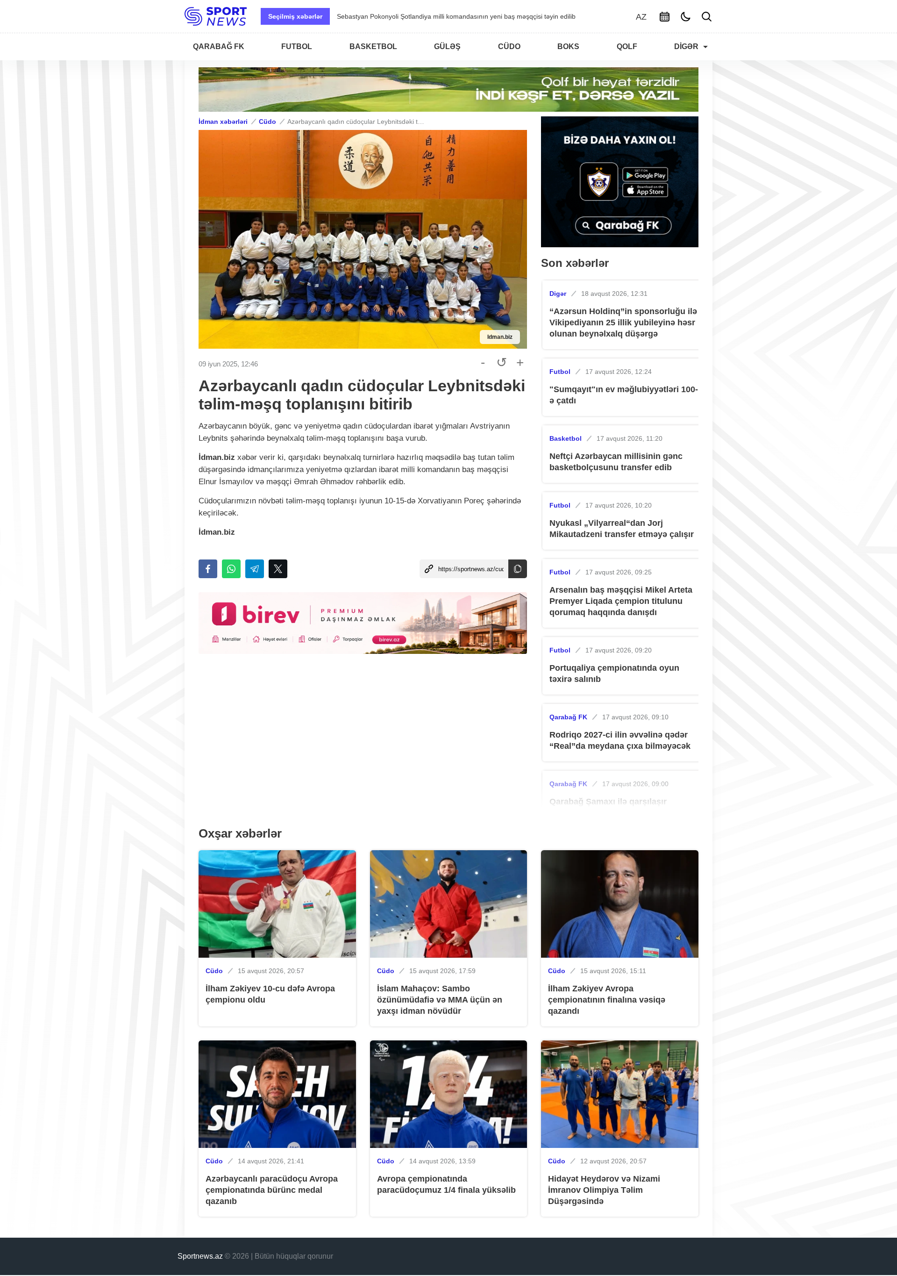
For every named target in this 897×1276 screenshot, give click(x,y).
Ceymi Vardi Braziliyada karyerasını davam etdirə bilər (417, 16)
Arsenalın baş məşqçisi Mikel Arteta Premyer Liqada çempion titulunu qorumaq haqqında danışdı (620, 601)
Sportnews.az (200, 1256)
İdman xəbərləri (223, 121)
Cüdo (267, 121)
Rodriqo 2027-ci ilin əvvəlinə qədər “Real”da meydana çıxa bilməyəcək (620, 740)
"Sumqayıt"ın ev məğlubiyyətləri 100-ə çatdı (623, 395)
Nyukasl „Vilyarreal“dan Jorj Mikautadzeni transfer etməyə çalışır (621, 528)
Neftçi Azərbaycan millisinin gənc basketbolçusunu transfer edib (616, 462)
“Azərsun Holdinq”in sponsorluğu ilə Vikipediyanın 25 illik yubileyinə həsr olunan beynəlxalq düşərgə (623, 322)
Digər (557, 293)
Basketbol (565, 438)
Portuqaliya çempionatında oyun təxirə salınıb (614, 673)
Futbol (559, 371)
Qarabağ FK (568, 717)
